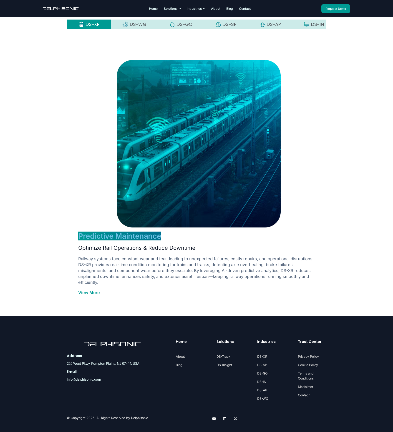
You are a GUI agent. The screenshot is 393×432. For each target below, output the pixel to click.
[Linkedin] (224, 418)
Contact (245, 8)
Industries (194, 8)
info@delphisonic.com (84, 379)
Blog (229, 8)
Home (153, 8)
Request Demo (335, 8)
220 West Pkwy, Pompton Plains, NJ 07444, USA (103, 364)
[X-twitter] (235, 418)
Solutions (171, 8)
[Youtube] (214, 418)
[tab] (89, 24)
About (215, 8)
